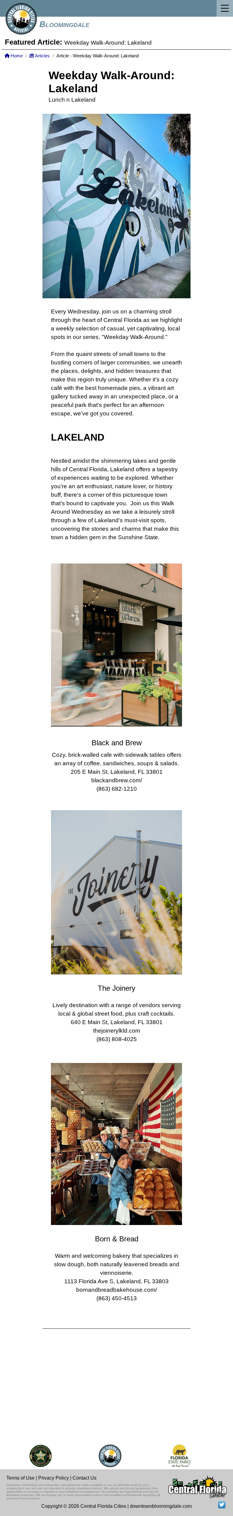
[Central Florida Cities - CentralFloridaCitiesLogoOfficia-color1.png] (99, 1455)
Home (16, 55)
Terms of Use (20, 1477)
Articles (42, 55)
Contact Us (84, 1477)
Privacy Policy (53, 1477)
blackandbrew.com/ (116, 780)
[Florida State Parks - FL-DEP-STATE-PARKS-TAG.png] (168, 1455)
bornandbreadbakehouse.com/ (116, 1290)
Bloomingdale (64, 24)
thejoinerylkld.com (116, 1030)
